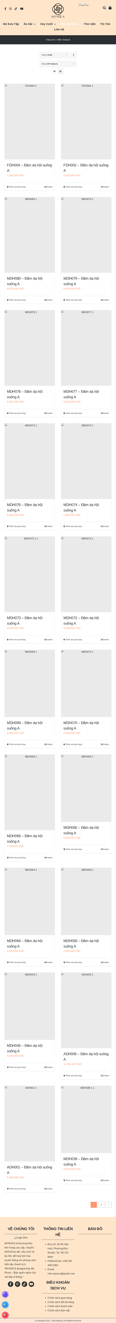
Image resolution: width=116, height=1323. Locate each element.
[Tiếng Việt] (86, 5)
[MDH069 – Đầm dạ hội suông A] (30, 683)
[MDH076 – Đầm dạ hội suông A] (30, 461)
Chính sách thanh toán (60, 1306)
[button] (104, 8)
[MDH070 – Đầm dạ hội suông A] (86, 683)
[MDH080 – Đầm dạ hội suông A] (30, 235)
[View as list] (60, 71)
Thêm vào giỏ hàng (17, 187)
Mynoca (59, 1321)
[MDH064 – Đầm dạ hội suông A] (30, 901)
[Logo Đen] (58, 4)
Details (50, 187)
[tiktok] (16, 8)
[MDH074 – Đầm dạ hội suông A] (86, 461)
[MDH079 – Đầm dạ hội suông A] (86, 235)
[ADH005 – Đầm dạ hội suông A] (86, 1010)
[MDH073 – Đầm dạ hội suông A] (30, 574)
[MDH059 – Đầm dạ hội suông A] (86, 901)
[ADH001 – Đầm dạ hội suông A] (30, 1123)
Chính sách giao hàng (60, 1298)
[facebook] (5, 8)
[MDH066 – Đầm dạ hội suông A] (30, 792)
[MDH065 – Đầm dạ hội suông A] (86, 788)
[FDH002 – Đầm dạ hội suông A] (86, 121)
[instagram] (10, 8)
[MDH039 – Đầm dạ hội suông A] (86, 1119)
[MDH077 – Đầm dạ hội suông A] (86, 348)
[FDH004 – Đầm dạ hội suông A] (30, 121)
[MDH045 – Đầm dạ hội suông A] (30, 1006)
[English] (81, 5)
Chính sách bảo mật (59, 1310)
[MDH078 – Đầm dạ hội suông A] (30, 348)
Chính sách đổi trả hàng (61, 1302)
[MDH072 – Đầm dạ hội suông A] (86, 574)
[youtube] (21, 8)
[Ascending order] (74, 55)
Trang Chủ (50, 40)
